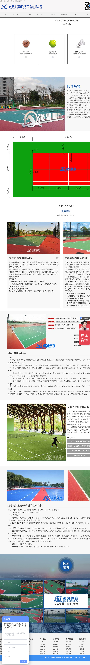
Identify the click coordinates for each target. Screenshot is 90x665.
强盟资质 (42, 646)
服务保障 (68, 651)
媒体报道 (42, 651)
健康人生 (55, 654)
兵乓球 (28, 646)
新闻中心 (56, 639)
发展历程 (42, 644)
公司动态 (55, 644)
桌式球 (28, 651)
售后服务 (68, 649)
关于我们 (43, 639)
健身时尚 (55, 651)
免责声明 (68, 654)
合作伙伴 (68, 646)
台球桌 (28, 642)
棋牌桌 (28, 649)
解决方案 (69, 639)
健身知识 (55, 646)
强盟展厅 (68, 642)
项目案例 (68, 644)
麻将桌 (28, 644)
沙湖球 (28, 654)
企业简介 (42, 642)
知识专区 (55, 649)
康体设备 (29, 639)
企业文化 (42, 649)
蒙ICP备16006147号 (81, 658)
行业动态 (55, 642)
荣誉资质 (42, 654)
